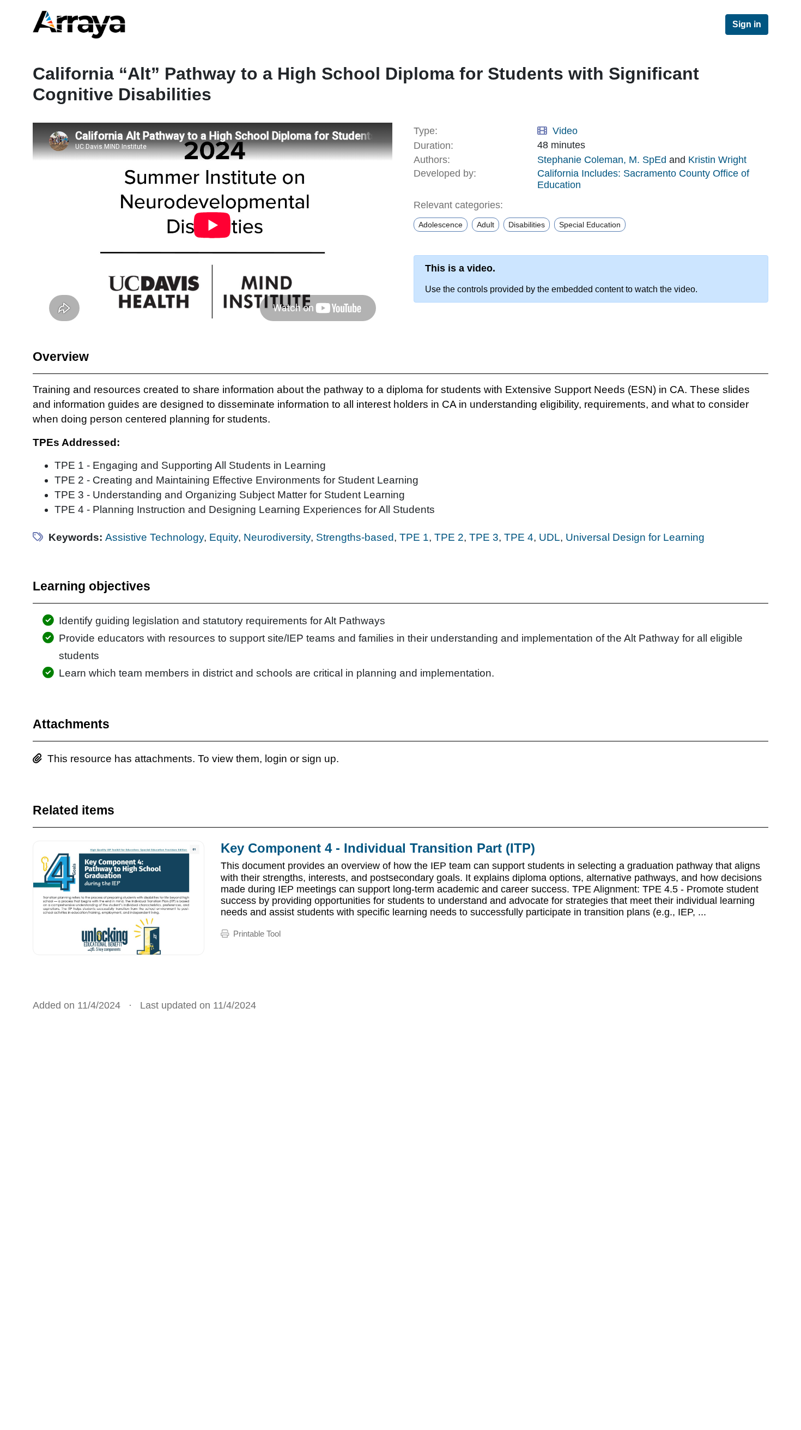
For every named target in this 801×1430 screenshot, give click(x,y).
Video (565, 130)
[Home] (112, 24)
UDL (549, 537)
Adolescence (440, 224)
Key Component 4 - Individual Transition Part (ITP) (378, 848)
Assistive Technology (154, 537)
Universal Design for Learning (635, 537)
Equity (223, 537)
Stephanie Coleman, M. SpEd (601, 159)
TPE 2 (449, 537)
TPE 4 (518, 537)
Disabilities (526, 224)
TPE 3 (484, 537)
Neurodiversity (277, 537)
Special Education (590, 224)
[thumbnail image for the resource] (118, 898)
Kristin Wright (717, 159)
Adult (485, 224)
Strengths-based (355, 537)
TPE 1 (414, 537)
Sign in (746, 24)
